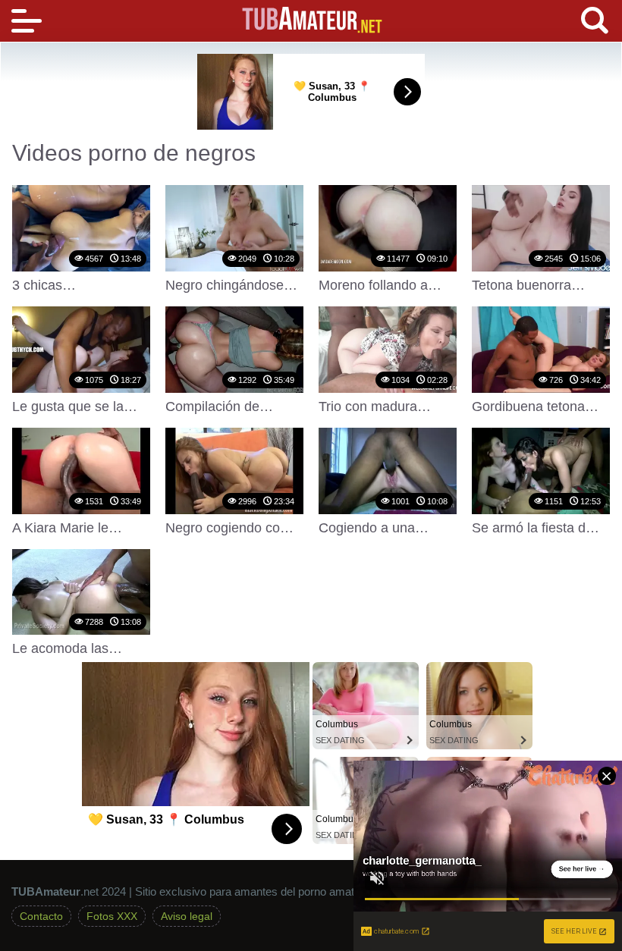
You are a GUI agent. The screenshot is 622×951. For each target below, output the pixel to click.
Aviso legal (186, 916)
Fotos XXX (111, 916)
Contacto (41, 916)
